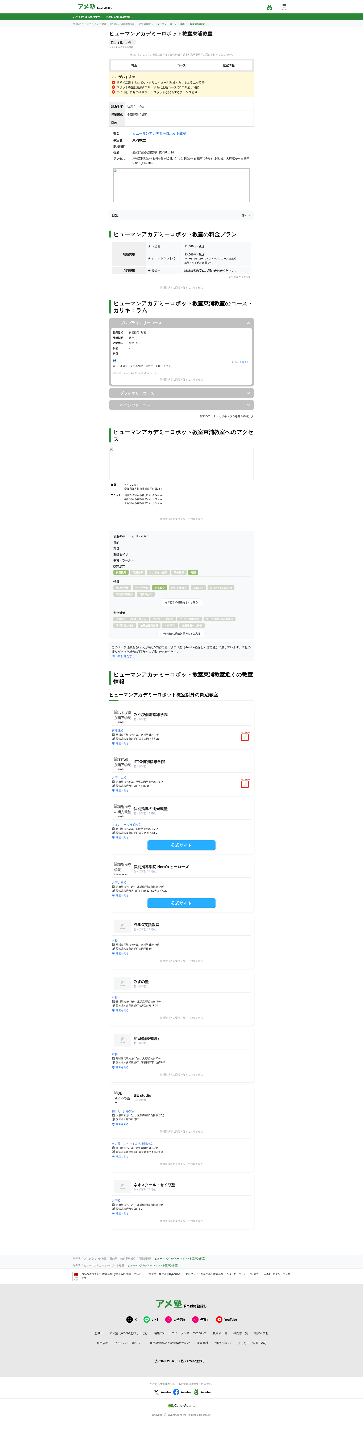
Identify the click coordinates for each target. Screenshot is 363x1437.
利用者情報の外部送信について (170, 1343)
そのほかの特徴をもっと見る (181, 602)
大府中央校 (119, 777)
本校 (115, 940)
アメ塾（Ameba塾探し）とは (128, 1333)
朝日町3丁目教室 (123, 1111)
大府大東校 (119, 882)
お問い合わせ (223, 1343)
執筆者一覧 (220, 1333)
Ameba (166, 1392)
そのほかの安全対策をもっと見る (181, 633)
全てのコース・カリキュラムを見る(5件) (224, 416)
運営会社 (202, 1343)
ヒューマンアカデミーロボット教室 (159, 133)
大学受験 (179, 1319)
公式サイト (181, 845)
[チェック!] (246, 737)
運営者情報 (261, 1333)
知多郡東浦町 (127, 23)
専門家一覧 (240, 1333)
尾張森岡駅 (145, 23)
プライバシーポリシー (129, 1343)
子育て (204, 1319)
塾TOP (77, 23)
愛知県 (113, 23)
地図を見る (122, 743)
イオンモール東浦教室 (126, 824)
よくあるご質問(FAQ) (252, 1343)
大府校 (116, 1200)
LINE (155, 1319)
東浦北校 (118, 730)
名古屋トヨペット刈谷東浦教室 (132, 1143)
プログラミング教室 (95, 23)
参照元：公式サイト (240, 361)
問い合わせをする (123, 656)
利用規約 (102, 1343)
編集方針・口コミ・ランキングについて (180, 1333)
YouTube (230, 1319)
